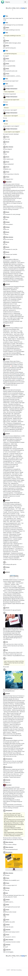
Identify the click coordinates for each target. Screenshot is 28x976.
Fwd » (23, 8)
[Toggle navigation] (25, 2)
